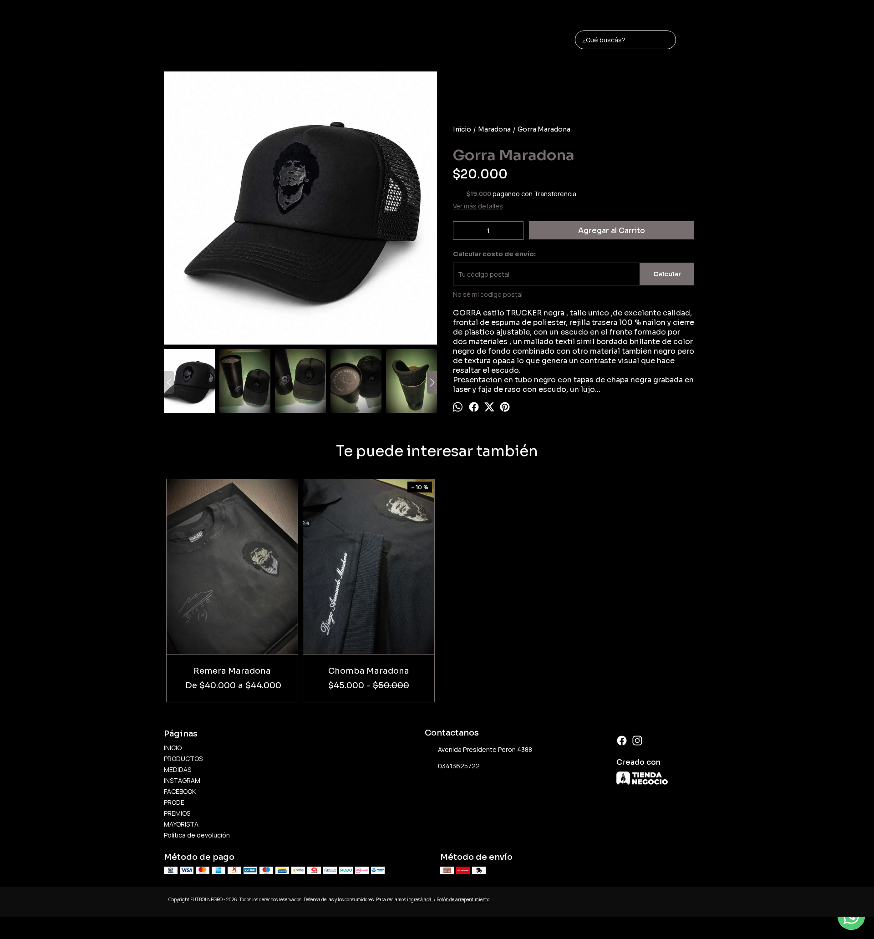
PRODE (174, 802)
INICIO (173, 747)
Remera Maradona (232, 671)
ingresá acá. (420, 899)
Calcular (667, 274)
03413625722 (459, 765)
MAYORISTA (181, 824)
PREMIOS (177, 813)
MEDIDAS (177, 769)
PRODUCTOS (183, 758)
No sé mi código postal (488, 294)
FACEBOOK (180, 791)
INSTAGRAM (182, 780)
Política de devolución (197, 835)
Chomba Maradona (368, 671)
